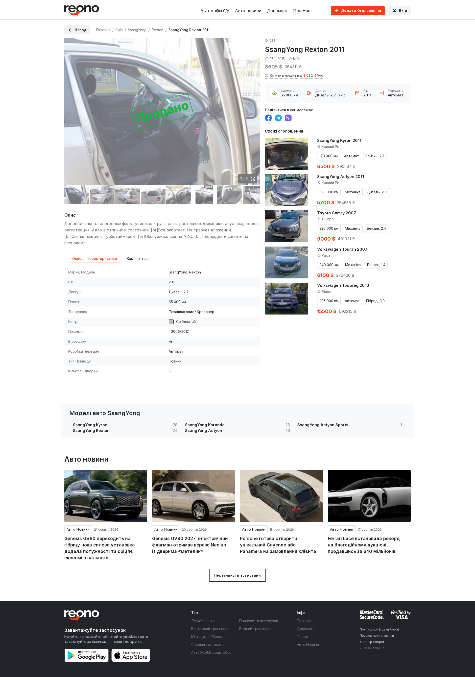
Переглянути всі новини (237, 575)
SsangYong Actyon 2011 (340, 176)
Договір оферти (372, 642)
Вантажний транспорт (210, 629)
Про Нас (301, 10)
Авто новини (248, 10)
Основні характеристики (94, 258)
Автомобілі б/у (214, 10)
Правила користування (377, 635)
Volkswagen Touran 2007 (342, 249)
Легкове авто (203, 621)
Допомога (277, 10)
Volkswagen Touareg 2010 (343, 285)
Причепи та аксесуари (258, 621)
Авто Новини (78, 529)
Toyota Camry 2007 (336, 212)
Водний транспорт (255, 629)
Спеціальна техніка (207, 644)
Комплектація (138, 258)
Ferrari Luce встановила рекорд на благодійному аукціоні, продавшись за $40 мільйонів (364, 545)
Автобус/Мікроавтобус (211, 652)
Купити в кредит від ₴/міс (296, 75)
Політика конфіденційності (379, 629)
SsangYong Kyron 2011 (339, 140)
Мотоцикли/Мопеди (208, 636)
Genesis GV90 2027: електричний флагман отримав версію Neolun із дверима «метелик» (190, 545)
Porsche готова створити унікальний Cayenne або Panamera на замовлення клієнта (278, 545)
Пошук (302, 636)
